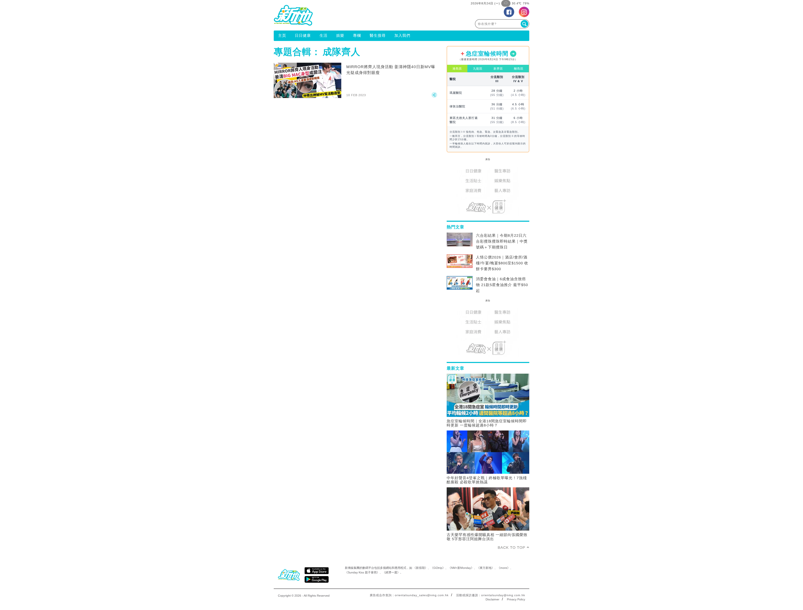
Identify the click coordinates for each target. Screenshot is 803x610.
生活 (323, 35)
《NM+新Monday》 (461, 567)
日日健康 (303, 35)
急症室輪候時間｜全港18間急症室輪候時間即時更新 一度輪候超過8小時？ (487, 423)
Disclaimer (492, 599)
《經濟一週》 (391, 572)
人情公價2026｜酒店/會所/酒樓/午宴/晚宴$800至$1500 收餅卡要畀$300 (502, 263)
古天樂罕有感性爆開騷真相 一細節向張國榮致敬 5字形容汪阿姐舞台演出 (487, 537)
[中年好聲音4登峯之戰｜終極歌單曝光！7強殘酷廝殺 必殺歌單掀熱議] (488, 452)
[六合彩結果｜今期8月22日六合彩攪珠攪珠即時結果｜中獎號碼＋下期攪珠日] (460, 239)
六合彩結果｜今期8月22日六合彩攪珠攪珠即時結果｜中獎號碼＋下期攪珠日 (502, 241)
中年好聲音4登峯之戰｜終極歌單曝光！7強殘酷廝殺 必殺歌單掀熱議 (487, 480)
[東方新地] (338, 15)
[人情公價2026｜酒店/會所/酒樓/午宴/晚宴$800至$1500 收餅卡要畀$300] (460, 261)
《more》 (503, 567)
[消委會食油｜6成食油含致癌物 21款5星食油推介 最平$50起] (460, 283)
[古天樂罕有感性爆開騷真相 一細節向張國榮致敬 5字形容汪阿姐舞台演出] (488, 509)
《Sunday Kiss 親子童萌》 (362, 572)
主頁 (282, 35)
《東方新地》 (485, 567)
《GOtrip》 (438, 567)
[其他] (434, 97)
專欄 (357, 35)
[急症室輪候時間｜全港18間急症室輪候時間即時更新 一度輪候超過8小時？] (488, 395)
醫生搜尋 (378, 35)
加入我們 (402, 35)
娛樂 (340, 35)
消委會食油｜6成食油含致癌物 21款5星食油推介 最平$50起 (502, 285)
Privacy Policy (516, 599)
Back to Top (511, 547)
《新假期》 (420, 567)
